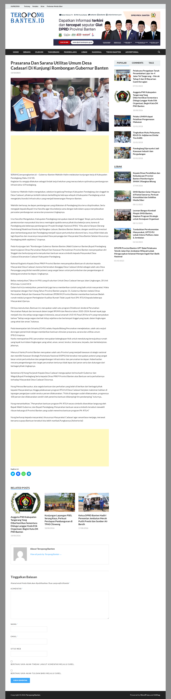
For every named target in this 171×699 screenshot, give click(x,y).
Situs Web (16, 649)
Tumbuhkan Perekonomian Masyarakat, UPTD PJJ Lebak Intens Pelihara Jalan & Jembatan (146, 233)
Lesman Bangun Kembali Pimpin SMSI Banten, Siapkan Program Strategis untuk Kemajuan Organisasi (146, 214)
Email (14, 636)
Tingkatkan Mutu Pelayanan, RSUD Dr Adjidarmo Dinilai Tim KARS (146, 135)
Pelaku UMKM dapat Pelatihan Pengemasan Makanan (143, 119)
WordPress (145, 695)
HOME (16, 52)
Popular (122, 63)
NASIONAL (97, 52)
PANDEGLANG (70, 52)
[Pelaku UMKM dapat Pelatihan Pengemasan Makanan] (122, 116)
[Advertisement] (60, 154)
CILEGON (39, 52)
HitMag (157, 695)
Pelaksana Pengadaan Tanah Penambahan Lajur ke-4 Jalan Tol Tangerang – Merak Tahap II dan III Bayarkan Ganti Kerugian (146, 76)
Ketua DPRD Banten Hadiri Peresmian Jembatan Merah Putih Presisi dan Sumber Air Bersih (93, 520)
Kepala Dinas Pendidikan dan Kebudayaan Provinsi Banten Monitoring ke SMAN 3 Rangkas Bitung (146, 177)
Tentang (27, 6)
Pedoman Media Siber (55, 6)
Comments (137, 63)
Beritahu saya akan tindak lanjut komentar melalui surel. (43, 664)
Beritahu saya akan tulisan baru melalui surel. (36, 673)
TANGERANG (53, 52)
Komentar (17, 589)
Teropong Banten (33, 695)
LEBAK (84, 52)
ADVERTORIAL (132, 52)
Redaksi (35, 6)
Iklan (42, 6)
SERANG (27, 52)
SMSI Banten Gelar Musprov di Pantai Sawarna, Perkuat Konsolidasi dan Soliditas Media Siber (146, 195)
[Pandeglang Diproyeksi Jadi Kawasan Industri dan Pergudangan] (122, 148)
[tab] (121, 63)
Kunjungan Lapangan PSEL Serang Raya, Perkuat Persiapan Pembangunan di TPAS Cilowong (59, 520)
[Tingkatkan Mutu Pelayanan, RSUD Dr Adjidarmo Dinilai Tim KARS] (122, 132)
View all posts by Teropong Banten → (46, 554)
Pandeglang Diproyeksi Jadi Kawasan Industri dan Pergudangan (146, 151)
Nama (14, 624)
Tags (151, 63)
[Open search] (159, 52)
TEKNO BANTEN (113, 52)
